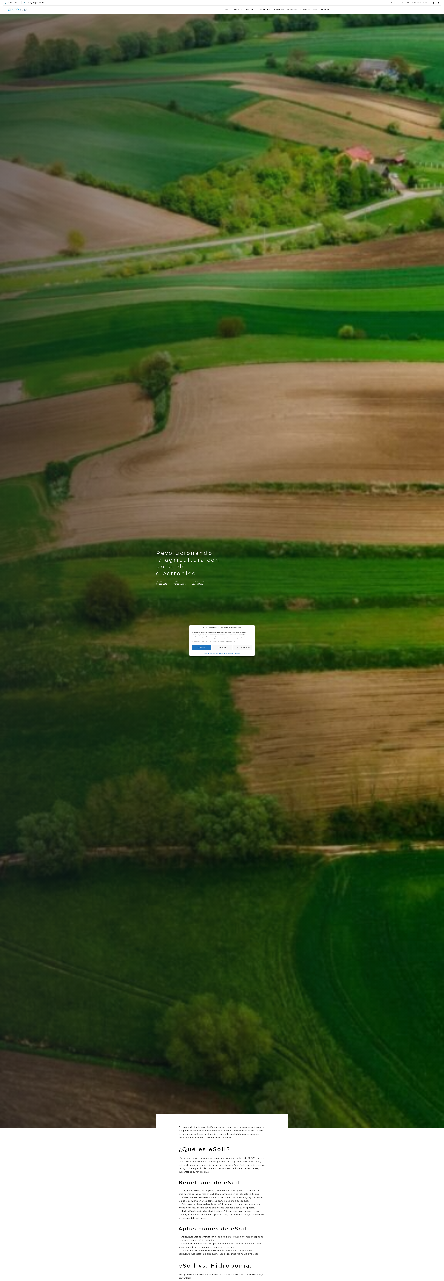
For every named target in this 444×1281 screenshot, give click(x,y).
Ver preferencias (242, 647)
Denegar (222, 647)
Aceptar (201, 647)
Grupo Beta (161, 584)
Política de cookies (208, 653)
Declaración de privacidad (224, 653)
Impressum (237, 653)
